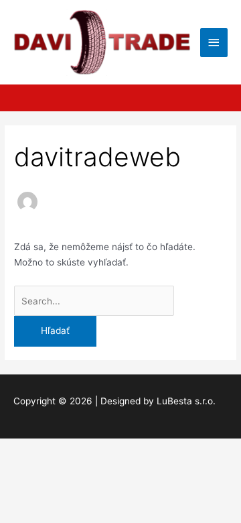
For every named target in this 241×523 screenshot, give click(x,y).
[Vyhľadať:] (94, 301)
